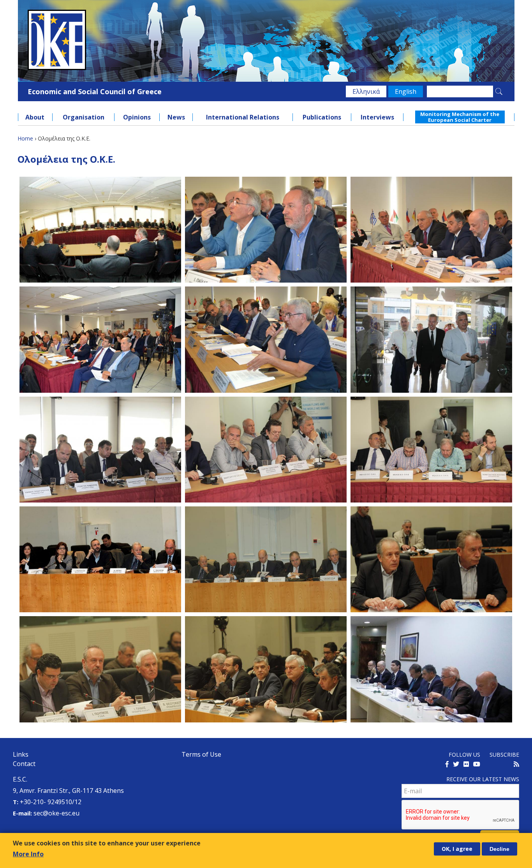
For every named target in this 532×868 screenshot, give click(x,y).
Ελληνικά (366, 91)
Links (20, 754)
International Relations (242, 117)
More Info (28, 854)
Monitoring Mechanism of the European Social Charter (459, 117)
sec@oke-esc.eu (56, 813)
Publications (322, 117)
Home (25, 138)
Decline (499, 849)
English (405, 91)
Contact (24, 763)
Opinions (137, 117)
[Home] (266, 40)
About (34, 117)
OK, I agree (457, 848)
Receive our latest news (482, 779)
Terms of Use (201, 754)
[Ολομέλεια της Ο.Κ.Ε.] (100, 230)
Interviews (377, 117)
